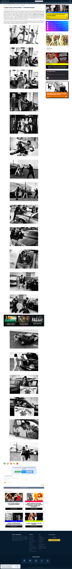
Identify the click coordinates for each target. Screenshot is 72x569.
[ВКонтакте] (27, 472)
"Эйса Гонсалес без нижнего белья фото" (54, 25)
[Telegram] (31, 472)
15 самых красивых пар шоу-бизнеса (34, 524)
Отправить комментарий (24, 487)
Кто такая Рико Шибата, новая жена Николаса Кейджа (56, 15)
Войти (55, 537)
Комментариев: (48, 49)
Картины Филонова (49, 48)
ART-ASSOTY (5, 1)
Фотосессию (6, 14)
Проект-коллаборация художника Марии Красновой (14, 524)
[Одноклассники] (29, 472)
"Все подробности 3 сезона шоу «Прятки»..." (55, 23)
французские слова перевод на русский (32, 22)
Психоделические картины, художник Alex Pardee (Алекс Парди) (56, 94)
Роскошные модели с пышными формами (14, 504)
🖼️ (43, 485)
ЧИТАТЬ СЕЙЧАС (13, 508)
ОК (17, 566)
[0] (5, 463)
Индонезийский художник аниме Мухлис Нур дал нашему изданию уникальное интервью (33, 505)
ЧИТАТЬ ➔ (48, 96)
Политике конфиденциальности (8, 567)
